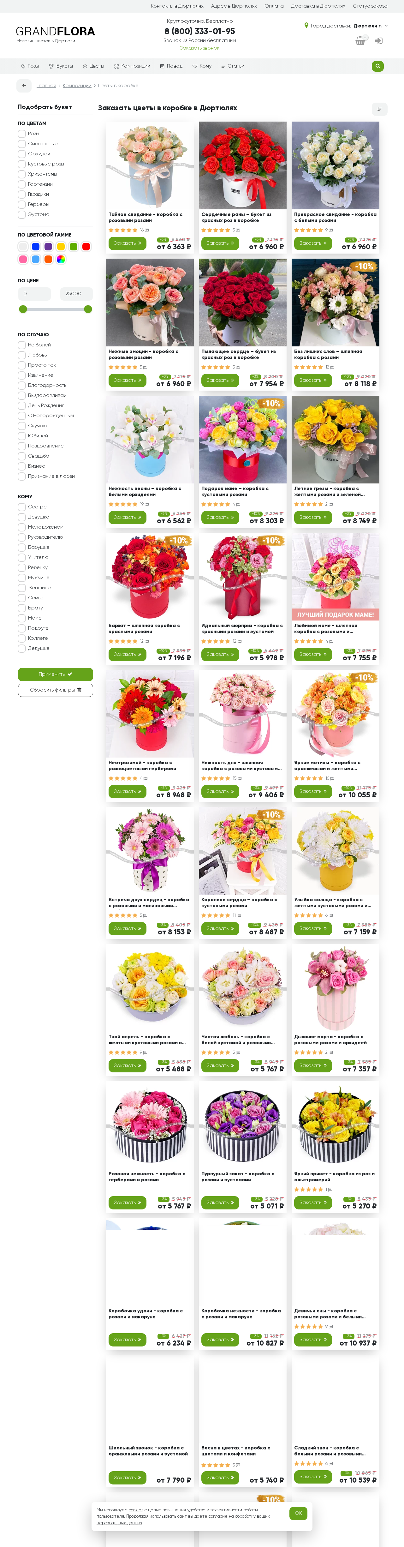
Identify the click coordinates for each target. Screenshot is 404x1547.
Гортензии (40, 184)
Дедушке (39, 648)
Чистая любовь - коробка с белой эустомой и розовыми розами (236, 1040)
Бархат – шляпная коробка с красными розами (144, 628)
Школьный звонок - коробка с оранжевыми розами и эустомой (148, 1451)
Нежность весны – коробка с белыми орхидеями (145, 491)
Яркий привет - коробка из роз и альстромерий (334, 1177)
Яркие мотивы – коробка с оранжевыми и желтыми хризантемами (327, 766)
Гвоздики (38, 194)
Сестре (37, 507)
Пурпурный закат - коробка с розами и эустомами (237, 1177)
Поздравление (46, 446)
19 (142, 504)
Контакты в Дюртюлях (177, 6)
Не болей (39, 345)
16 (142, 230)
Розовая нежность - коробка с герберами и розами (147, 1177)
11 (235, 915)
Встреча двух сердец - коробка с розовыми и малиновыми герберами (149, 903)
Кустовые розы (46, 164)
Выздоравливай (47, 395)
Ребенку (38, 567)
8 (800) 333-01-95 (199, 31)
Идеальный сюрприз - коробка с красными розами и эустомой (242, 628)
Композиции (136, 66)
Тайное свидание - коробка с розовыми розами (145, 217)
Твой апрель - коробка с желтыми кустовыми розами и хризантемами (145, 1040)
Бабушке (39, 547)
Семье (36, 598)
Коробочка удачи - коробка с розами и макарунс (146, 1314)
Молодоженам (45, 527)
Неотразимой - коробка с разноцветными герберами (142, 765)
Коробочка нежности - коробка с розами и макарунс (241, 1314)
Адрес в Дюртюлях (234, 6)
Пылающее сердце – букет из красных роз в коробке (238, 354)
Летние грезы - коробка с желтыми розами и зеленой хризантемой (327, 492)
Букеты (64, 66)
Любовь (37, 355)
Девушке (38, 517)
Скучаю (37, 426)
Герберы (38, 204)
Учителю (38, 557)
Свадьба (38, 456)
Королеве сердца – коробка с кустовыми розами (239, 902)
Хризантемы (42, 174)
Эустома (39, 214)
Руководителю (45, 537)
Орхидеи (39, 154)
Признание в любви (51, 476)
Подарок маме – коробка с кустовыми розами (235, 491)
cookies (136, 1510)
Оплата (274, 6)
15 (235, 778)
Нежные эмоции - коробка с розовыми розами (143, 354)
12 (327, 367)
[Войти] (379, 41)
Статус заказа (370, 6)
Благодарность (47, 385)
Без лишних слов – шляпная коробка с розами (328, 354)
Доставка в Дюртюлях (318, 6)
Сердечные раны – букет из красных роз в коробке (236, 217)
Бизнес (36, 466)
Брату (35, 608)
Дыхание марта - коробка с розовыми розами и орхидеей (330, 1040)
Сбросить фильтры (52, 690)
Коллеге (38, 638)
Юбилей (38, 436)
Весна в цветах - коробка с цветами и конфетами (235, 1451)
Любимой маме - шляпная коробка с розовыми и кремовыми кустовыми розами (331, 629)
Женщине (39, 588)
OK (298, 1513)
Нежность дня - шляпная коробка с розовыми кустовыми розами (241, 766)
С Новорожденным (51, 415)
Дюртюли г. (368, 26)
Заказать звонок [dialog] (200, 48)
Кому (205, 66)
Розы (33, 66)
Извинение (40, 375)
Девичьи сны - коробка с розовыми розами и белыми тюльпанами (328, 1315)
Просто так (42, 365)
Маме (35, 618)
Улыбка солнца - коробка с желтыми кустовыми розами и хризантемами (330, 903)
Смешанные (43, 144)
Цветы (97, 66)
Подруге (38, 628)
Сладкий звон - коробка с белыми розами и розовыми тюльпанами (328, 1452)
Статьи (236, 66)
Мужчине (39, 577)
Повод (174, 66)
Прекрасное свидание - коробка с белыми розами (335, 217)
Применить (52, 674)
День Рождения (46, 405)
